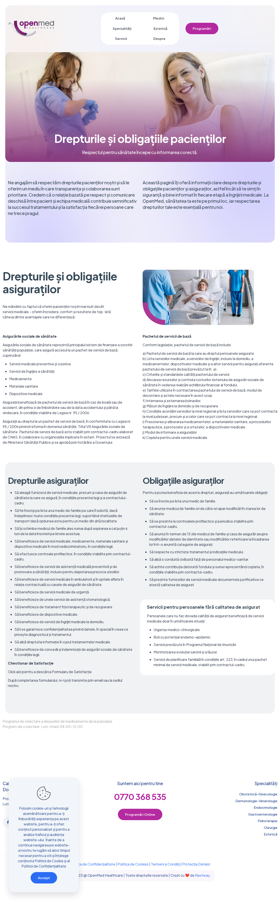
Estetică (270, 834)
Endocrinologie (265, 807)
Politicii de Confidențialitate (43, 866)
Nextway (202, 875)
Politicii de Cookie (49, 860)
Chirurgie (270, 827)
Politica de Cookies (133, 864)
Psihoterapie (267, 821)
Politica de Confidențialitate (92, 864)
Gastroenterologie (262, 814)
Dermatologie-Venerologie (256, 801)
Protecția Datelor (196, 864)
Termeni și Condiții (165, 864)
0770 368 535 (140, 796)
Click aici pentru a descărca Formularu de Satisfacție (50, 671)
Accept (44, 878)
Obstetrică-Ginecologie (258, 794)
